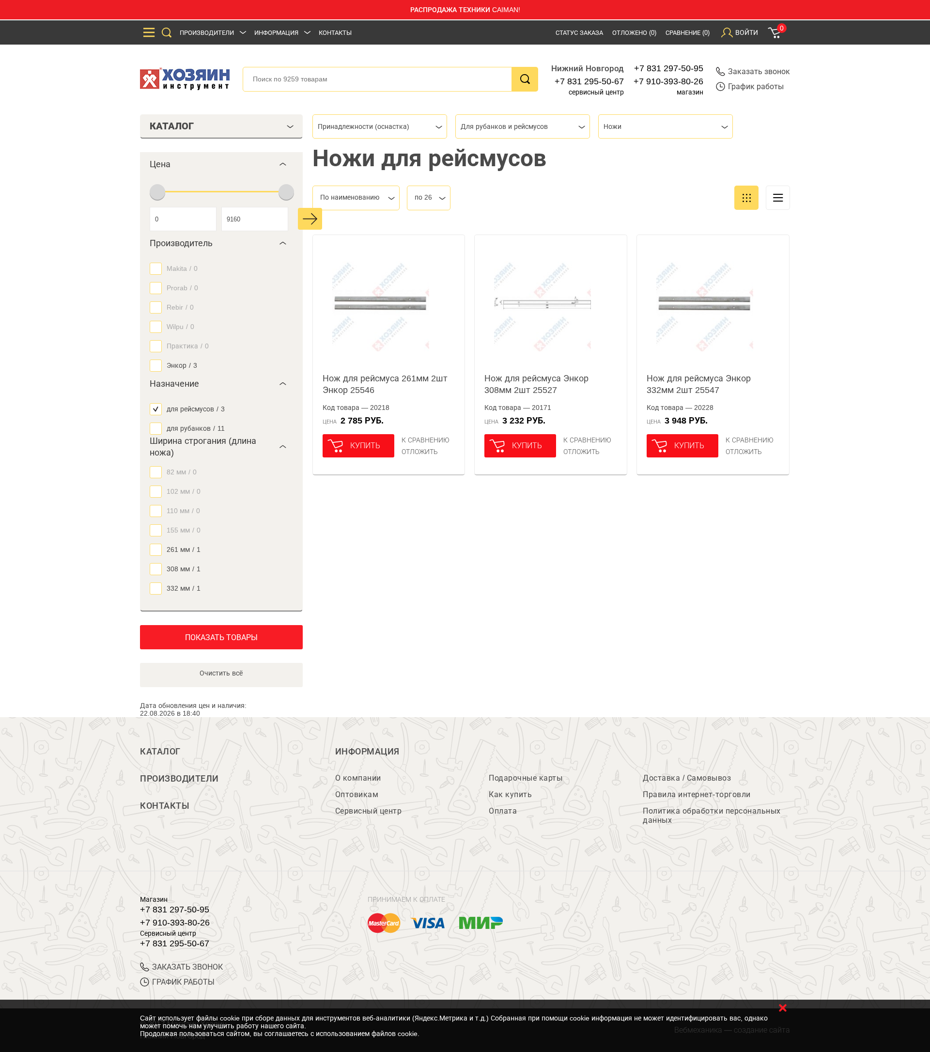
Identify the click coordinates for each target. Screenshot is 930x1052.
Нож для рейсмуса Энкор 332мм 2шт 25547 (699, 384)
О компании (358, 778)
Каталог (160, 751)
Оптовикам (357, 794)
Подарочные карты (525, 778)
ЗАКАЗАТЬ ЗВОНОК (187, 967)
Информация (276, 32)
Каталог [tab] (172, 126)
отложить (420, 451)
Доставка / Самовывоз (687, 778)
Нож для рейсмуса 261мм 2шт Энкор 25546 (385, 384)
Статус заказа (579, 32)
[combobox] (379, 126)
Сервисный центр (368, 811)
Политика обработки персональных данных (712, 815)
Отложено (634, 32)
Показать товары (221, 637)
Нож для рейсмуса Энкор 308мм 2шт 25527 (536, 384)
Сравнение (688, 32)
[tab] (221, 164)
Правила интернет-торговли (697, 794)
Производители (207, 32)
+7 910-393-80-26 (668, 81)
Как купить (510, 794)
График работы (756, 86)
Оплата (503, 811)
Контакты (335, 32)
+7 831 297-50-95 (668, 68)
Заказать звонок (759, 71)
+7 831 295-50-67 (589, 81)
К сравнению (426, 440)
